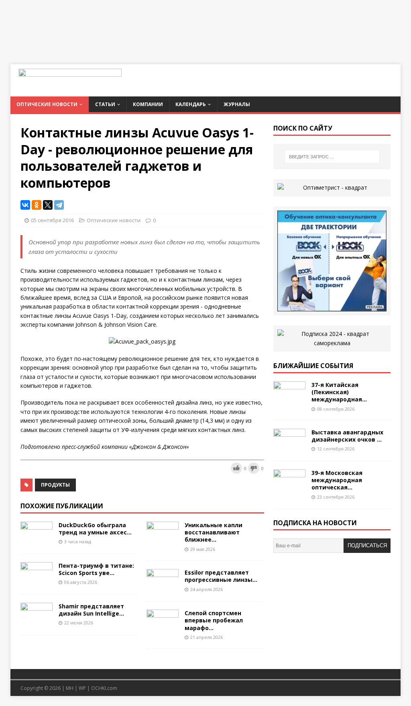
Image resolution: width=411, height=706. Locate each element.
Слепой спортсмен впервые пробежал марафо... (214, 620)
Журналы (237, 104)
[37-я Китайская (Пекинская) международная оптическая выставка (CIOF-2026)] (289, 401)
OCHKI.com (104, 688)
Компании (148, 104)
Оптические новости (46, 104)
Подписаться (367, 545)
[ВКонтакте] (25, 205)
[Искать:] (332, 157)
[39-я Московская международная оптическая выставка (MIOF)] (289, 489)
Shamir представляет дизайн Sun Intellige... (91, 609)
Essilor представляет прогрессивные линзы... (221, 576)
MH (69, 688)
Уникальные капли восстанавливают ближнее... (213, 532)
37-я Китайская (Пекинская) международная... (339, 392)
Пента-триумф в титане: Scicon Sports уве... (96, 569)
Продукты (55, 484)
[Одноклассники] (36, 205)
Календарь (190, 104)
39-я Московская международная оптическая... (336, 480)
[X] (48, 205)
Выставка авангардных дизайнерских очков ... (347, 435)
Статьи (105, 104)
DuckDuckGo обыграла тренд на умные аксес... (95, 528)
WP (82, 688)
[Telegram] (59, 205)
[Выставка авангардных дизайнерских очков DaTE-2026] (289, 448)
